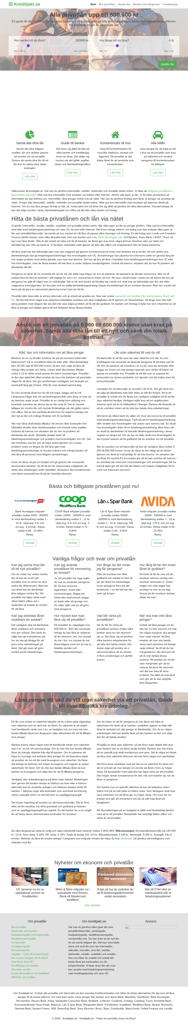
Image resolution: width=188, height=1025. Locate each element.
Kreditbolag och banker (24, 965)
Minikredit (126, 838)
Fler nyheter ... (94, 905)
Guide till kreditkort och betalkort (30, 973)
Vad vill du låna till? (22, 961)
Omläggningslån (20, 946)
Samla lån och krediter (24, 930)
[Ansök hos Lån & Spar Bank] (115, 501)
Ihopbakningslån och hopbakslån (30, 934)
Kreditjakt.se (26, 4)
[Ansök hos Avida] (158, 501)
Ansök (30, 542)
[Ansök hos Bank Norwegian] (30, 501)
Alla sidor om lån (21, 969)
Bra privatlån (107, 4)
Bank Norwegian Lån (110, 237)
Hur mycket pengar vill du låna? (29, 957)
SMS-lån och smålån (23, 977)
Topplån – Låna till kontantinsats (30, 954)
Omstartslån (18, 942)
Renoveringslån (20, 950)
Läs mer (30, 176)
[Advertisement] (94, 98)
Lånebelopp (170, 4)
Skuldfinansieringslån (23, 938)
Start (93, 4)
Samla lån (124, 4)
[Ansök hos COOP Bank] (72, 501)
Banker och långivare (146, 4)
